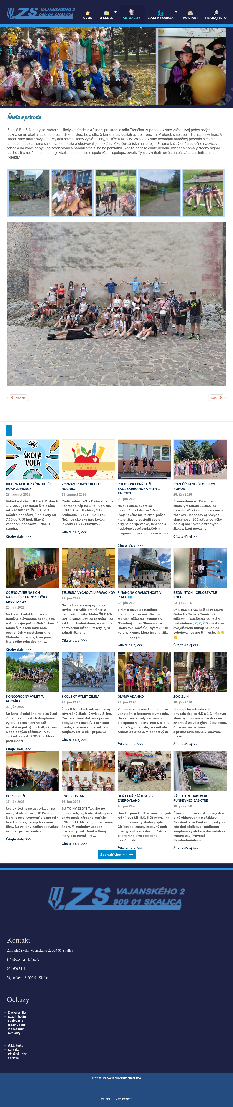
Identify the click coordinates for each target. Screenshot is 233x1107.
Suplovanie (15, 1021)
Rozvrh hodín (17, 1017)
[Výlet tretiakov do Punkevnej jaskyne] (200, 771)
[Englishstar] (88, 771)
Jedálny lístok (17, 1025)
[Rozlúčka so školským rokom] (200, 459)
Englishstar (73, 796)
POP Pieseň (15, 796)
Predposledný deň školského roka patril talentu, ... (139, 488)
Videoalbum (16, 1029)
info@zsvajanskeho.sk (23, 959)
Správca (13, 1058)
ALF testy (15, 1045)
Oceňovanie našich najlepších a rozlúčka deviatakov (26, 597)
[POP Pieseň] (32, 771)
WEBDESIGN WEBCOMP (116, 1099)
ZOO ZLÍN (181, 696)
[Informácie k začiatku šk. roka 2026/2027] (32, 459)
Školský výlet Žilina (80, 696)
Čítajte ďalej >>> (18, 536)
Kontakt (13, 1050)
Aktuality (14, 1033)
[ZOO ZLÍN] (200, 671)
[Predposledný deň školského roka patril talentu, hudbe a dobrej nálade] (144, 459)
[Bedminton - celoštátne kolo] (200, 567)
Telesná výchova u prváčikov (88, 592)
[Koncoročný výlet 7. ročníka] (32, 671)
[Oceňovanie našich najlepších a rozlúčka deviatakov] (32, 567)
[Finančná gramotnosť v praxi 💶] (144, 567)
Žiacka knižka (17, 1012)
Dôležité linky (17, 1054)
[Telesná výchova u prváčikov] (88, 567)
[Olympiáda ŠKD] (144, 671)
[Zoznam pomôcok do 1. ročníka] (88, 459)
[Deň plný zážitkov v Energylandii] (144, 771)
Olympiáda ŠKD (131, 696)
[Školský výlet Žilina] (88, 671)
